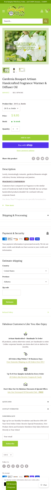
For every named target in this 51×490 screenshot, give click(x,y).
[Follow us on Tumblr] (26, 466)
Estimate (9, 302)
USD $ (6, 455)
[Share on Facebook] (33, 158)
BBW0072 (5, 93)
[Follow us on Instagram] (13, 466)
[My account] (42, 11)
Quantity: (6, 129)
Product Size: (14, 104)
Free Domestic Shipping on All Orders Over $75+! (25, 362)
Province (5, 277)
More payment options (25, 150)
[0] (46, 11)
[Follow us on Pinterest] (17, 466)
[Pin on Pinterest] (38, 158)
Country (5, 266)
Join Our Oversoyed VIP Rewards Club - (25, 392)
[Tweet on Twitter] (42, 158)
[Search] (46, 21)
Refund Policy (7, 312)
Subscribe (10, 443)
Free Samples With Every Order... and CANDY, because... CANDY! (25, 2)
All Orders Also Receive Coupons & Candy (25, 377)
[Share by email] (47, 158)
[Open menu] (3, 11)
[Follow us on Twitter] (8, 466)
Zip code (5, 287)
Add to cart (25, 137)
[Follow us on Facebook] (4, 466)
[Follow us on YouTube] (22, 466)
